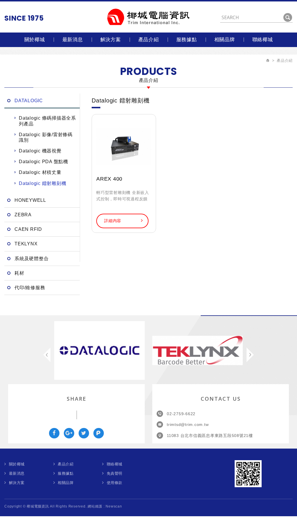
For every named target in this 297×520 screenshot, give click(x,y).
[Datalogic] (99, 350)
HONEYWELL (30, 200)
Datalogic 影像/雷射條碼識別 (46, 137)
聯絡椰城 (262, 39)
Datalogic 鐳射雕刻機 (42, 183)
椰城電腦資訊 (148, 17)
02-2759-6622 (181, 413)
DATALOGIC (29, 100)
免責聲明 (114, 473)
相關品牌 (224, 39)
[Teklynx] (197, 350)
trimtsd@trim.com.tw (188, 424)
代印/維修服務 (30, 287)
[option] (99, 350)
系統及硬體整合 (31, 258)
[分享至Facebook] (54, 433)
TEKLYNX (26, 243)
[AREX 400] (123, 146)
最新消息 (72, 39)
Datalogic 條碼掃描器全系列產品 (47, 121)
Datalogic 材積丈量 (40, 172)
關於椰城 (34, 39)
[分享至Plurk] (98, 433)
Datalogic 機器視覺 (40, 150)
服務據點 (186, 39)
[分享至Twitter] (84, 433)
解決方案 (110, 39)
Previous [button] (46, 355)
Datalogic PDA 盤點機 (43, 161)
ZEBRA (23, 214)
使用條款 (114, 483)
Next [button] (250, 355)
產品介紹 (148, 39)
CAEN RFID (28, 229)
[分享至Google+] (69, 433)
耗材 (19, 273)
